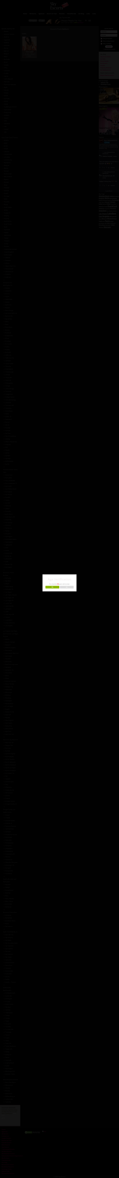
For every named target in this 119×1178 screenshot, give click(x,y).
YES (52, 587)
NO (67, 587)
